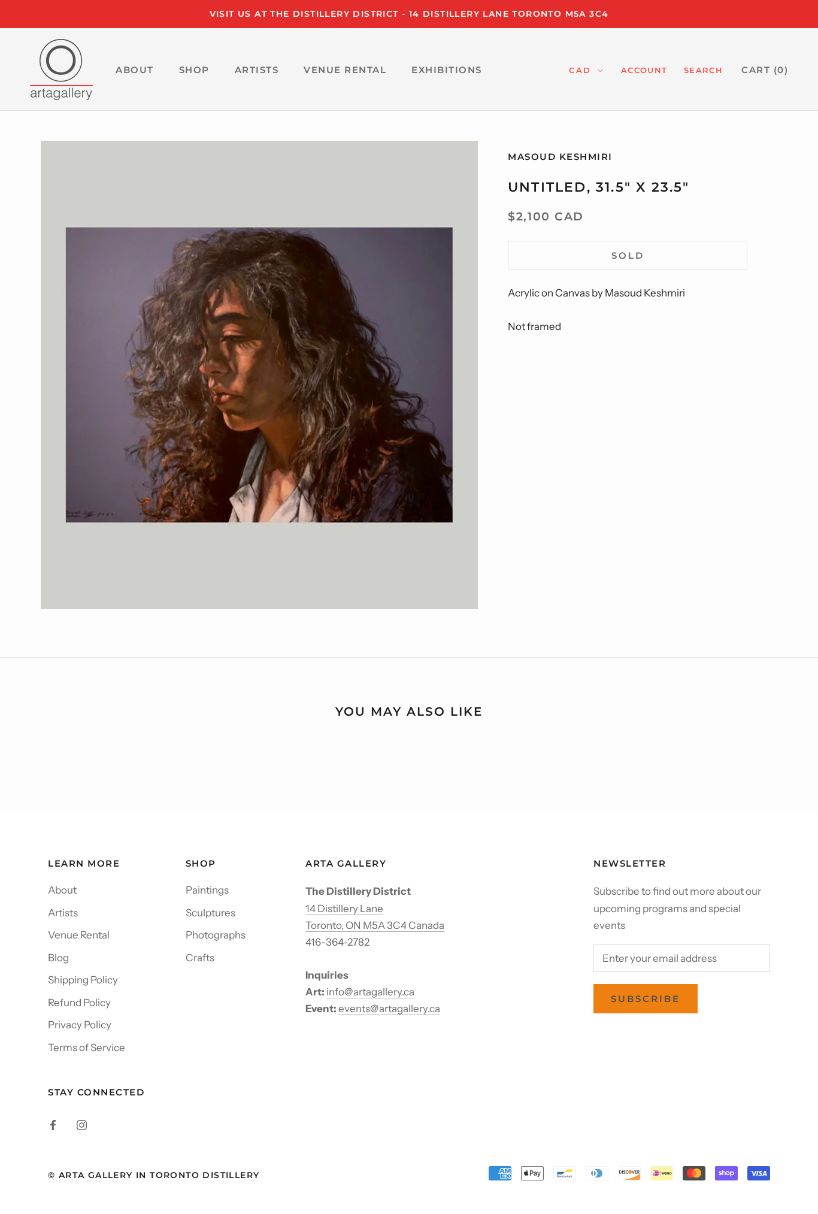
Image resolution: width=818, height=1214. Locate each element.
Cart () (764, 69)
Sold (627, 255)
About (62, 890)
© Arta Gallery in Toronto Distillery (153, 1175)
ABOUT (135, 69)
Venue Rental (79, 935)
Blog (58, 958)
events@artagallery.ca (389, 1009)
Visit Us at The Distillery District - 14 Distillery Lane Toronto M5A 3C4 (409, 13)
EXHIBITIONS (446, 69)
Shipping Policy (83, 980)
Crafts (200, 958)
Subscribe (645, 998)
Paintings (207, 890)
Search (703, 70)
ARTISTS (257, 69)
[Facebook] (53, 1124)
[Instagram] (82, 1124)
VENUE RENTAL (345, 69)
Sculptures (210, 913)
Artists (63, 913)
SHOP (194, 69)
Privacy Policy (79, 1025)
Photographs (216, 935)
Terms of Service (86, 1047)
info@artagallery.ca (370, 992)
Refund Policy (79, 1003)
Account (644, 70)
